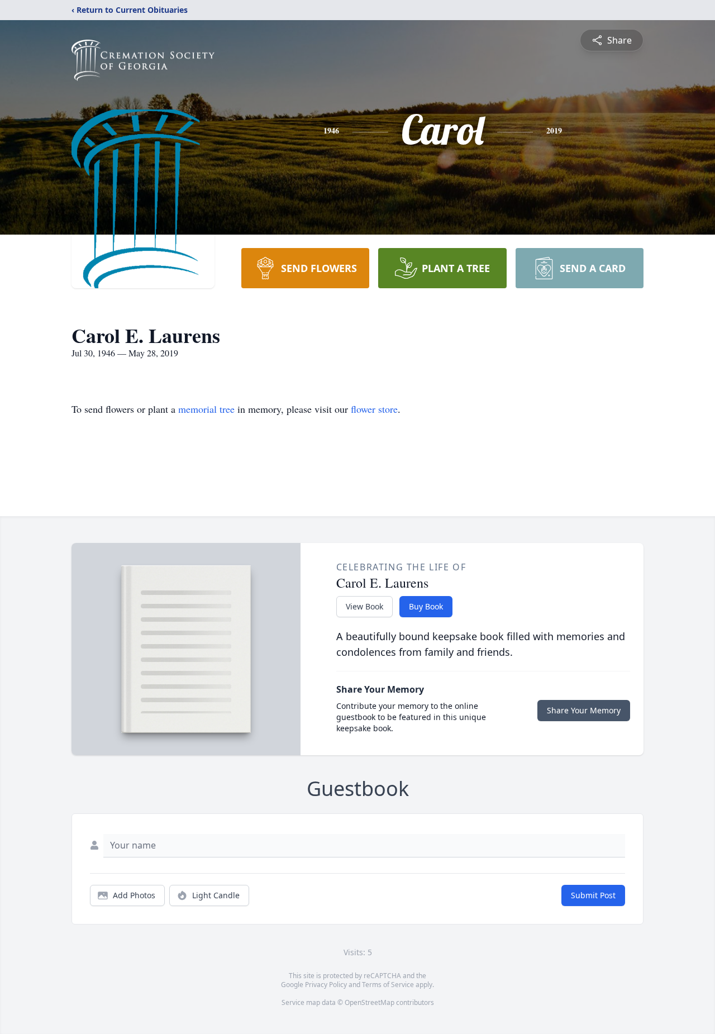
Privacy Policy (326, 984)
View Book (364, 606)
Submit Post (593, 895)
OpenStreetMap (369, 1002)
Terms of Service (388, 984)
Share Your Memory (584, 710)
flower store (374, 409)
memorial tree (206, 409)
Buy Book (426, 606)
